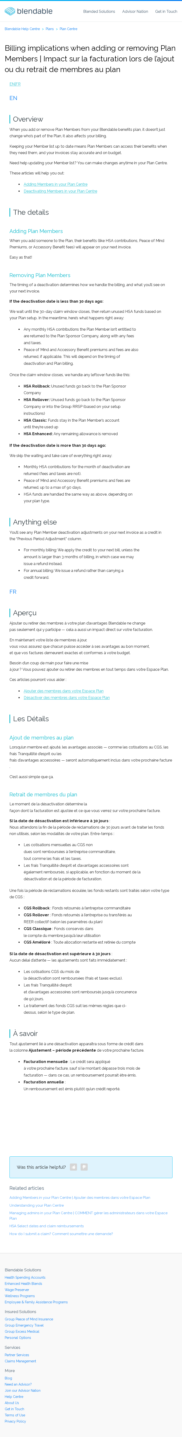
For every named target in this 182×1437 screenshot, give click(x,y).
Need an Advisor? (18, 1384)
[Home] (28, 11)
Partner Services (17, 1355)
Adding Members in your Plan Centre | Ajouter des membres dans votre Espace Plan (79, 1197)
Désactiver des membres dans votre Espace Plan (67, 697)
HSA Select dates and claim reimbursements (46, 1226)
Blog (8, 1378)
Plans (50, 29)
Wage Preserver (17, 1290)
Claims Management (20, 1361)
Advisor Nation (135, 11)
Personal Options (18, 1338)
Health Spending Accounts (25, 1277)
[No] (84, 1167)
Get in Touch (166, 11)
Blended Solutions (99, 11)
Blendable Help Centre (22, 29)
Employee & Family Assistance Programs (36, 1302)
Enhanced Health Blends (23, 1284)
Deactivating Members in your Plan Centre (60, 191)
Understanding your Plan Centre (36, 1205)
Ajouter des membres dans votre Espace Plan (64, 691)
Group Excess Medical (22, 1331)
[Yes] (73, 1167)
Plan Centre (68, 29)
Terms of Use (15, 1415)
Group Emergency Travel (24, 1325)
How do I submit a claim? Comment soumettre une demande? (61, 1234)
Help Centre (14, 1397)
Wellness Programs (20, 1296)
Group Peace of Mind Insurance (29, 1319)
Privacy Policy (15, 1421)
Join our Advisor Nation (23, 1390)
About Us (12, 1403)
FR (18, 84)
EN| (12, 84)
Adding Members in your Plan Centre (55, 184)
